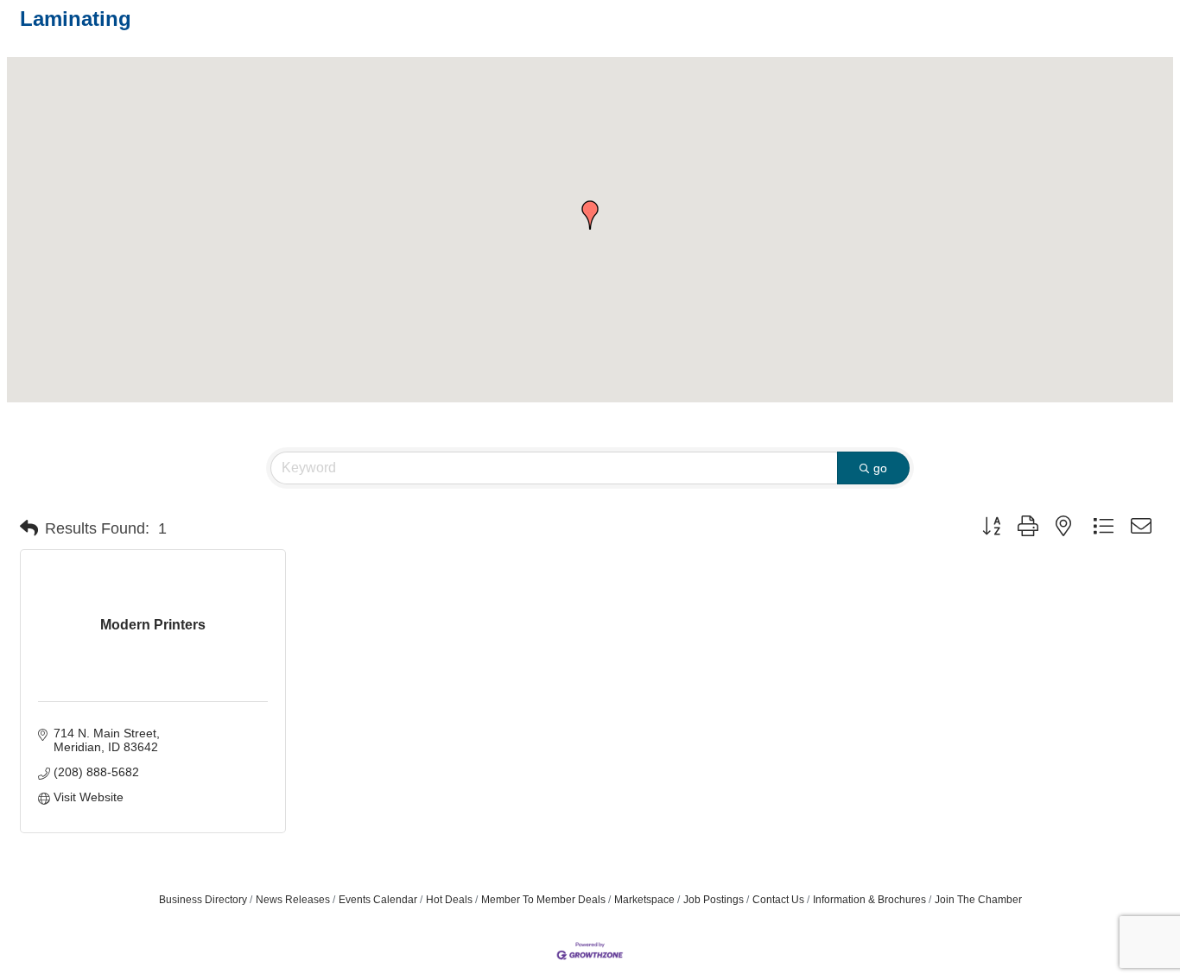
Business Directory (203, 900)
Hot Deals (449, 900)
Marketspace (644, 900)
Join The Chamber (978, 900)
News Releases (293, 900)
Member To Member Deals (543, 900)
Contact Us (778, 900)
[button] (590, 215)
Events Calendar (378, 900)
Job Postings (713, 900)
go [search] (880, 468)
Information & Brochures (869, 900)
